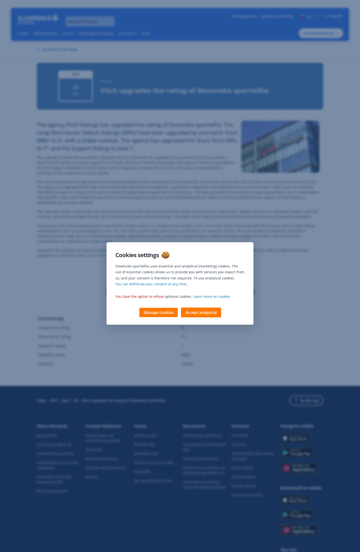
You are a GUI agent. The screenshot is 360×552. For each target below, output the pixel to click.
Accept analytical (201, 312)
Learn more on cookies (211, 296)
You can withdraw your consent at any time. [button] (151, 284)
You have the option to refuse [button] (139, 296)
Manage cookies (159, 312)
